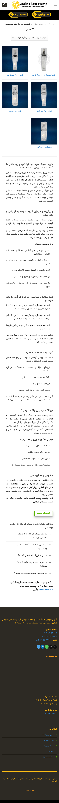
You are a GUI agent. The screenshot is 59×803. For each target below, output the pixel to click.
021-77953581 (49, 636)
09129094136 (45, 589)
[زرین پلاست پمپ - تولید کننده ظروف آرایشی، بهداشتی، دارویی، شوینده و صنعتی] (29, 4)
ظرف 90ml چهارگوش (15, 75)
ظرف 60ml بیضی (15, 111)
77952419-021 (43, 640)
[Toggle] (50, 534)
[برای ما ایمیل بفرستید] (51, 647)
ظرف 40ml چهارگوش (44, 111)
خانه (52, 24)
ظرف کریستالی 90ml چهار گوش (44, 75)
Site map (29, 790)
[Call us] (47, 647)
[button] (55, 4)
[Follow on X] (55, 647)
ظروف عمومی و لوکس (40, 24)
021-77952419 (49, 633)
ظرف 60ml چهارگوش (44, 147)
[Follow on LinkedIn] (42, 647)
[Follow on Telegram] (38, 647)
